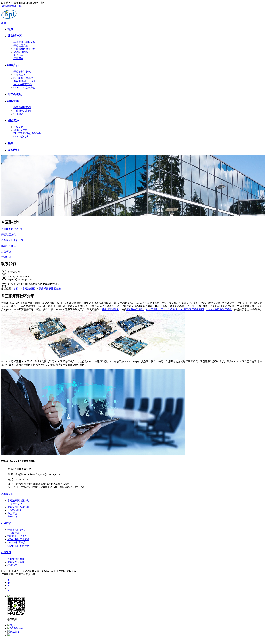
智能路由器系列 (135, 309)
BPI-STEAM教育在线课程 (27, 133)
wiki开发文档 (20, 130)
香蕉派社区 (14, 35)
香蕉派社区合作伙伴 (24, 48)
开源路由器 (19, 74)
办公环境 (18, 55)
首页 (10, 29)
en (5, 23)
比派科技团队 (20, 52)
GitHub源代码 (20, 136)
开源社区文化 (20, 45)
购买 (10, 143)
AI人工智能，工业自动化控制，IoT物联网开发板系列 (175, 309)
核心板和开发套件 (23, 78)
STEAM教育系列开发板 (219, 309)
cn (2, 23)
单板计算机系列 (110, 309)
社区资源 (13, 120)
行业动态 (18, 114)
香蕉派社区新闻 (22, 107)
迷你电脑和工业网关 (24, 81)
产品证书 (18, 58)
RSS (20, 6)
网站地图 (12, 6)
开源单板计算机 (22, 71)
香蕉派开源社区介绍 (24, 42)
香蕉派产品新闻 (22, 110)
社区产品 (13, 65)
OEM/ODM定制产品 (24, 87)
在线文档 (18, 127)
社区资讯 (13, 101)
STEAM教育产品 (22, 84)
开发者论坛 (14, 94)
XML (4, 6)
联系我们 (13, 150)
